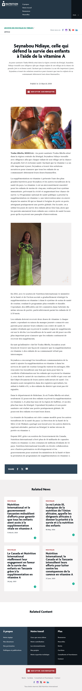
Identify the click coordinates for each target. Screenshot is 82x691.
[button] (76, 14)
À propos (25, 4)
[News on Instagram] (66, 30)
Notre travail (27, 8)
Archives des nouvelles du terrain (18, 28)
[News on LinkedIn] (76, 30)
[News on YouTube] (73, 30)
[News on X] (69, 30)
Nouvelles (25, 15)
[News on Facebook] (63, 30)
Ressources (26, 11)
